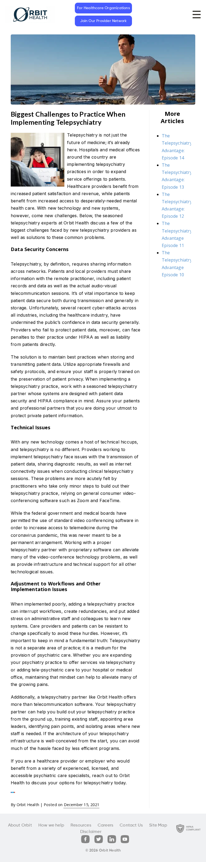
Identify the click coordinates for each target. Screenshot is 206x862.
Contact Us (131, 825)
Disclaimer (90, 832)
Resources (81, 825)
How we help (51, 825)
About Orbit (20, 825)
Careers (105, 825)
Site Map (158, 825)
